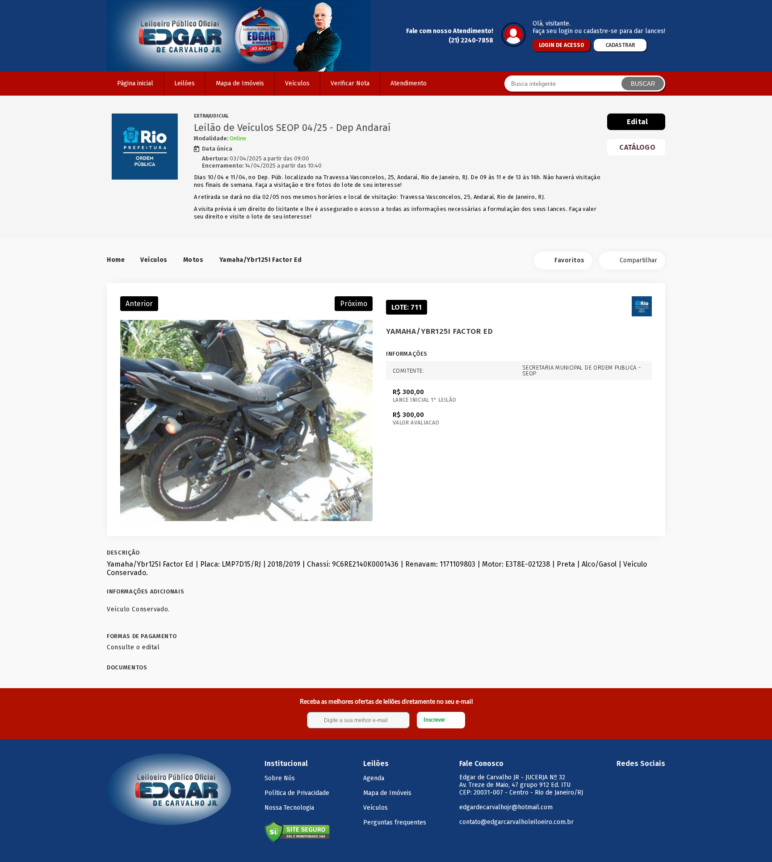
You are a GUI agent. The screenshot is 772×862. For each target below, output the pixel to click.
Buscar (643, 83)
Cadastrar (620, 45)
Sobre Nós (279, 778)
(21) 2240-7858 (471, 40)
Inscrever (434, 720)
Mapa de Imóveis (240, 83)
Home (116, 260)
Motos (193, 260)
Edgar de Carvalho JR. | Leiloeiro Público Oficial (238, 35)
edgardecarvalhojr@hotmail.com (506, 807)
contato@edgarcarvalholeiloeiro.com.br (516, 822)
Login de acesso (561, 45)
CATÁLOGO (637, 147)
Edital (637, 122)
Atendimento (408, 83)
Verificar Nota (350, 83)
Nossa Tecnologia (289, 808)
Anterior (139, 303)
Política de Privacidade (296, 793)
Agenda (373, 778)
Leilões (184, 83)
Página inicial (135, 83)
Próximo (353, 303)
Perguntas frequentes (394, 822)
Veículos (297, 83)
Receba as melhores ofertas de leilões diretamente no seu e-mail (386, 702)
